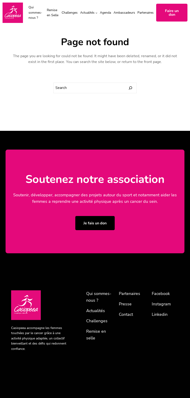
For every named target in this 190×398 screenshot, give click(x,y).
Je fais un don (95, 223)
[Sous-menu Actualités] (96, 13)
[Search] (130, 88)
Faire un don (172, 12)
